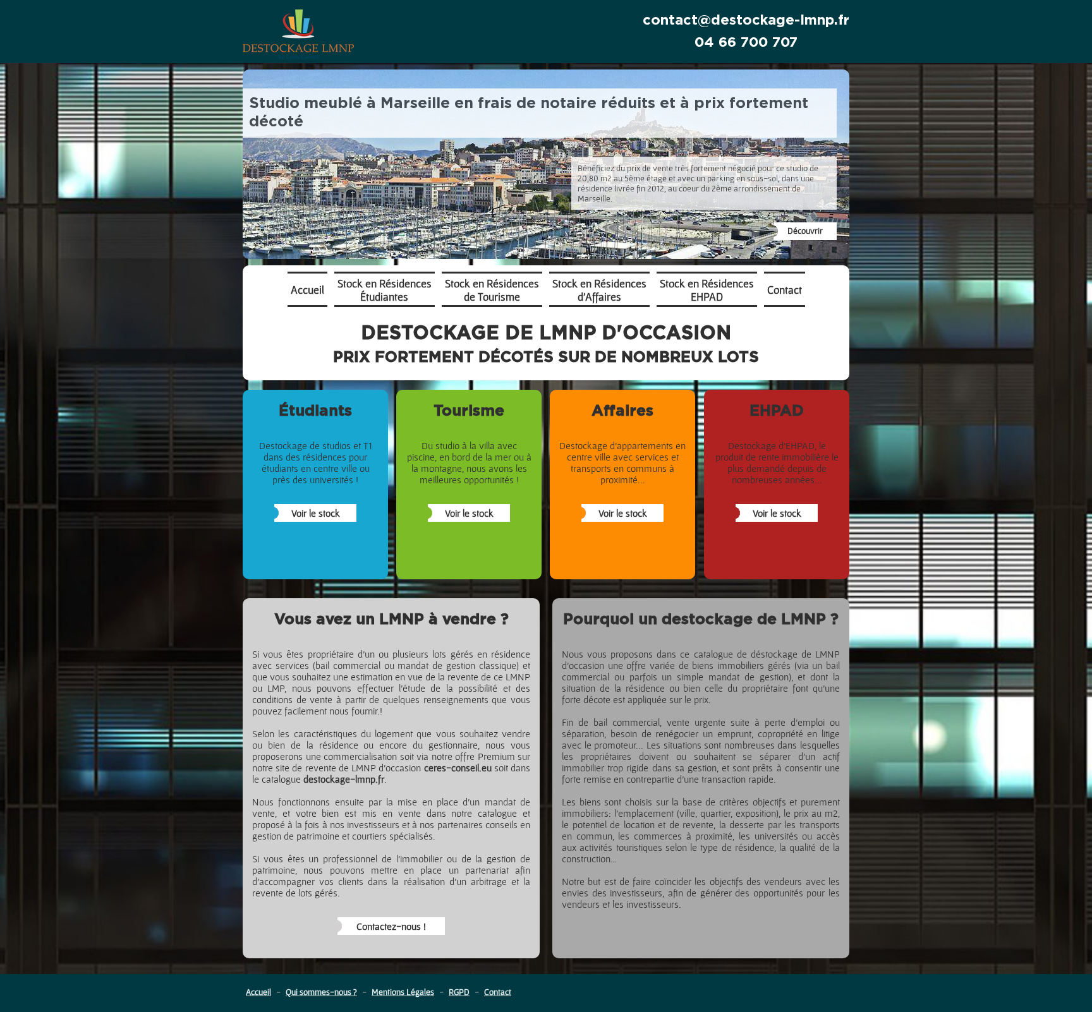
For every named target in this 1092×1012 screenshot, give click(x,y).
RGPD (459, 992)
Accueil (258, 992)
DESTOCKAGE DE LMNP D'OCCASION (546, 344)
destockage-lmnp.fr (343, 779)
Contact (497, 992)
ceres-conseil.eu (458, 767)
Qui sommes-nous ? (321, 992)
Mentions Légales (403, 992)
